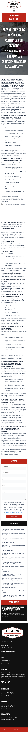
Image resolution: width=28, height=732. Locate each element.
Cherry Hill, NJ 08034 (7, 706)
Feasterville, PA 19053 (7, 719)
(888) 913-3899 (8, 641)
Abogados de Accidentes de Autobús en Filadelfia (14, 538)
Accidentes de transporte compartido (13, 567)
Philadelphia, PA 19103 (7, 694)
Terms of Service (20, 512)
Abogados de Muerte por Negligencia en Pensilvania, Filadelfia (13, 595)
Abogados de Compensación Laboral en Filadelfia (14, 591)
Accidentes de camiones (9, 587)
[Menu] (14, 11)
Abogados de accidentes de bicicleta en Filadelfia (13, 534)
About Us (3, 655)
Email (3, 479)
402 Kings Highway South (8, 705)
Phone (3, 485)
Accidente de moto (7, 550)
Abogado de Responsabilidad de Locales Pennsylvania (12, 562)
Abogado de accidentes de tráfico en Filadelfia (13, 529)
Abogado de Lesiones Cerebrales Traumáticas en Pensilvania (12, 579)
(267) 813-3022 (8, 647)
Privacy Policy (9, 512)
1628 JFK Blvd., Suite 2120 (8, 692)
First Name (5, 466)
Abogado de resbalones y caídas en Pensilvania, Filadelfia (12, 574)
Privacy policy (5, 663)
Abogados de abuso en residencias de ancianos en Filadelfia (13, 558)
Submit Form (14, 516)
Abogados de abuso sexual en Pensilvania (11, 570)
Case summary (6, 492)
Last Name (5, 472)
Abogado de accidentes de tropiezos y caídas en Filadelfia (13, 583)
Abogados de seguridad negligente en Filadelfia (13, 553)
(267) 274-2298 (5, 721)
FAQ (2, 658)
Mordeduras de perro (8, 542)
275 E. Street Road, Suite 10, (9, 718)
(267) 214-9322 (5, 695)
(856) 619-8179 (5, 708)
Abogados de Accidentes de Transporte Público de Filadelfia (13, 546)
